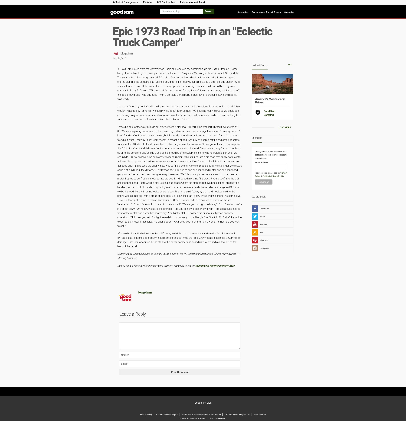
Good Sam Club (203, 402)
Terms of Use (260, 415)
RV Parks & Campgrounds (125, 2)
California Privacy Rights (273, 176)
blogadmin (127, 53)
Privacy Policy (146, 415)
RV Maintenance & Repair (193, 2)
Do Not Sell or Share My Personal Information (201, 415)
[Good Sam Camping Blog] (131, 10)
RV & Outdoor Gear (166, 2)
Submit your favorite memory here (215, 265)
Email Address (261, 162)
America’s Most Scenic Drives (270, 100)
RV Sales (147, 2)
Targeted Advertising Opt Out (237, 415)
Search (209, 11)
